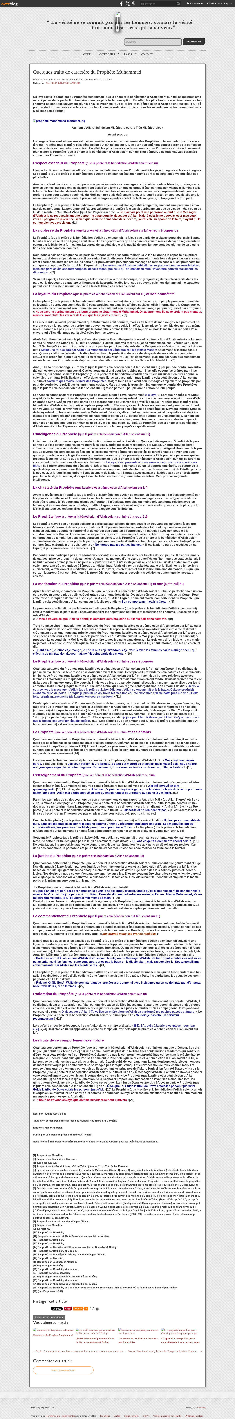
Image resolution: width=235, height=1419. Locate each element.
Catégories (106, 54)
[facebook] (121, 3)
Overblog (201, 1407)
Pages (127, 54)
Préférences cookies (194, 1415)
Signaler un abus (131, 1415)
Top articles (105, 1415)
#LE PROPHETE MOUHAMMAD (63, 82)
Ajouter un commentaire (63, 1370)
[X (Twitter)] (127, 3)
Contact (147, 54)
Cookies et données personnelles (167, 1415)
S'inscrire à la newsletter (49, 1317)
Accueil (87, 54)
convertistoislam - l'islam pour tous (61, 1415)
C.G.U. (146, 1415)
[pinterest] (133, 3)
